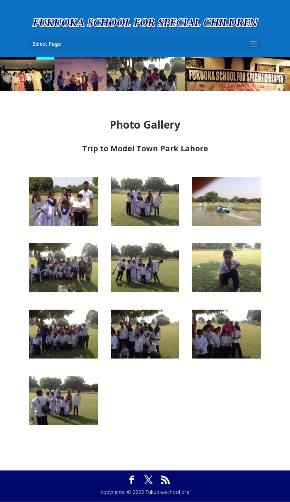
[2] (145, 223)
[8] (145, 356)
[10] (226, 290)
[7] (226, 356)
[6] (63, 422)
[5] (145, 290)
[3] (226, 223)
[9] (63, 356)
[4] (63, 290)
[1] (63, 223)
